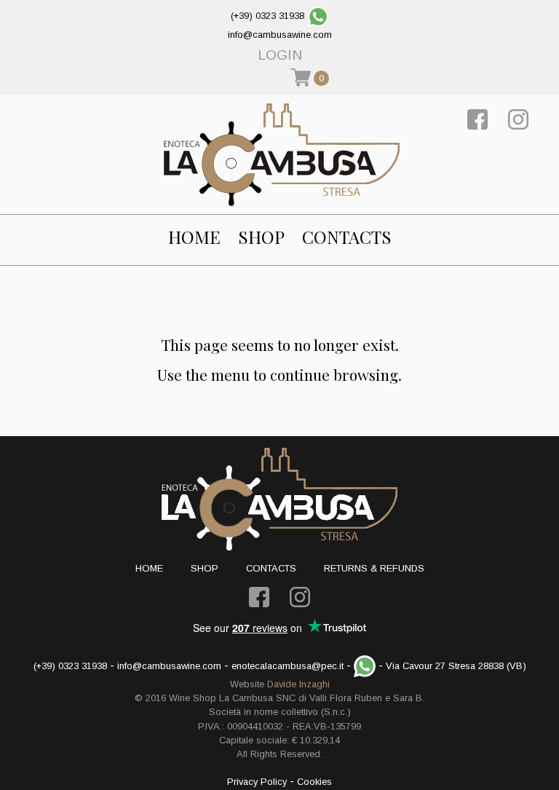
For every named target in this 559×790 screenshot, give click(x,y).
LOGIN (280, 55)
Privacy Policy (257, 781)
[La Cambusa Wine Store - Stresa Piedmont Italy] (281, 154)
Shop (261, 237)
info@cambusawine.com (280, 34)
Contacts (347, 237)
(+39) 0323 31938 (267, 15)
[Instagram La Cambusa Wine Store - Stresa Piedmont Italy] (518, 118)
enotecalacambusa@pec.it (287, 665)
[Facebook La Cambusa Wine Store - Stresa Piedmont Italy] (477, 118)
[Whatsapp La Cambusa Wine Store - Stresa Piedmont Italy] (318, 15)
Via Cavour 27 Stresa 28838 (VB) (456, 665)
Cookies (314, 781)
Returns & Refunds (374, 568)
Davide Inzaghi (298, 684)
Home (194, 237)
